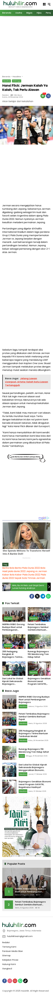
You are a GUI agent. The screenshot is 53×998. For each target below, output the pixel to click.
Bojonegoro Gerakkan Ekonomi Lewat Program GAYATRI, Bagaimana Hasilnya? (39, 681)
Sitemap (6, 955)
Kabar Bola (8, 574)
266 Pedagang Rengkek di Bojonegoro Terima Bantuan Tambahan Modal (12, 654)
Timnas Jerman (36, 578)
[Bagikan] (48, 96)
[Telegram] (42, 596)
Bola (42, 568)
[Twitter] (37, 596)
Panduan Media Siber (12, 951)
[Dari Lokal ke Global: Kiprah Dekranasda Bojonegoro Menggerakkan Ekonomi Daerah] (13, 668)
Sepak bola (21, 578)
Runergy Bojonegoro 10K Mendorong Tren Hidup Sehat (38, 654)
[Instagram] (9, 981)
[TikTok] (25, 981)
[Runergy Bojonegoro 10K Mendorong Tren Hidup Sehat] (39, 641)
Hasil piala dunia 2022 (14, 571)
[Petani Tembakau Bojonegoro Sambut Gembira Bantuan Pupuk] (39, 614)
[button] (49, 4)
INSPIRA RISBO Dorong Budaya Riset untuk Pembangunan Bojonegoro (13, 627)
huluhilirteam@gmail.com (20, 936)
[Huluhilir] (20, 4)
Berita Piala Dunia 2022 (27, 568)
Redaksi (5, 95)
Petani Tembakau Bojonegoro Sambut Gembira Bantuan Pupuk (38, 627)
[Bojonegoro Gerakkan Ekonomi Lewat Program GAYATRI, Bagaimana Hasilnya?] (39, 668)
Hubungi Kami (9, 964)
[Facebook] (31, 596)
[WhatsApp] (48, 596)
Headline (6, 81)
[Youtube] (15, 981)
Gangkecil (7, 968)
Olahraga (16, 81)
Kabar (32, 645)
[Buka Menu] (44, 4)
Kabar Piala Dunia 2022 (27, 574)
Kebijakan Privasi (10, 959)
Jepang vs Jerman (36, 571)
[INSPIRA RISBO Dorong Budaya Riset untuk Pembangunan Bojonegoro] (13, 614)
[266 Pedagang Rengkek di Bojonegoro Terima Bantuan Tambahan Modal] (13, 641)
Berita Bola (8, 568)
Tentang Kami (9, 946)
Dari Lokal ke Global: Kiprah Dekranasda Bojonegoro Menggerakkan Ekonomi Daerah (12, 681)
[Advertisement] (26, 45)
